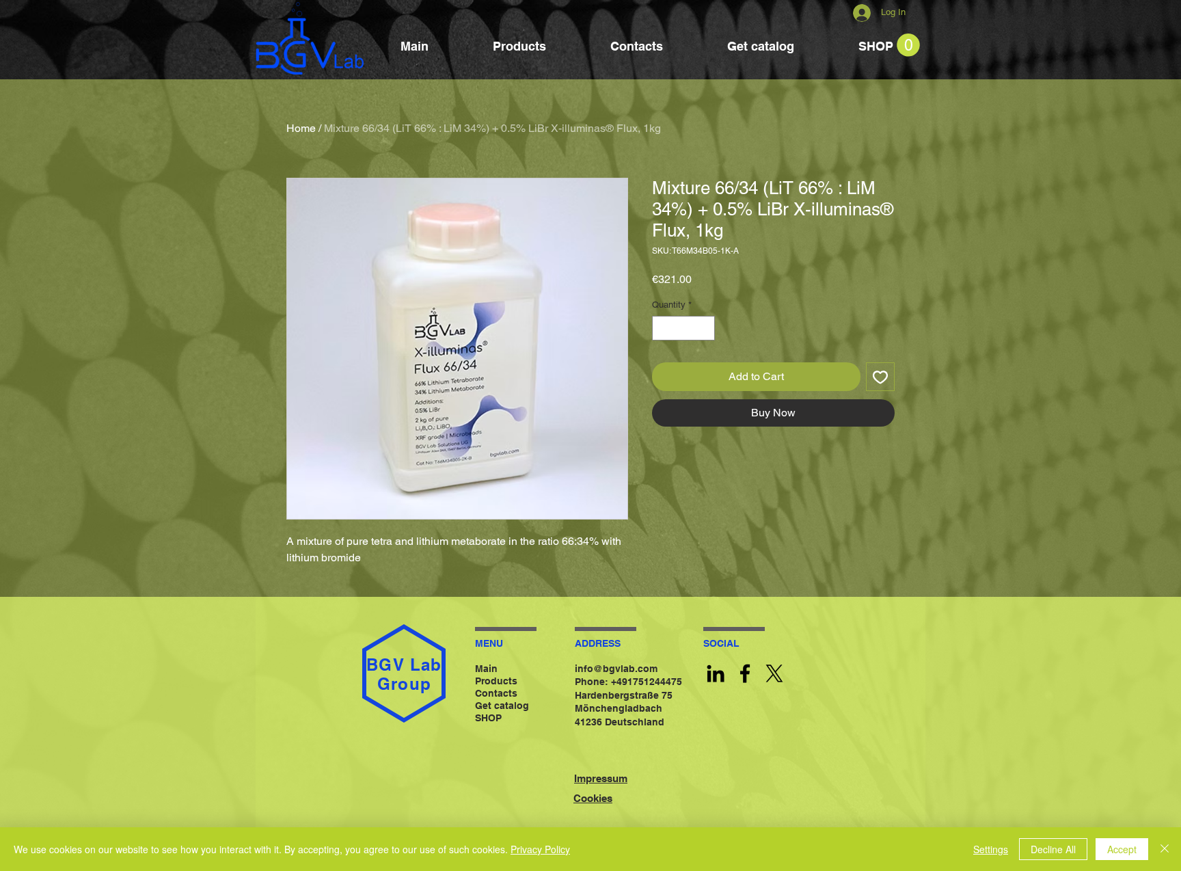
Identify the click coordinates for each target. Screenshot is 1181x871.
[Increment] (705, 328)
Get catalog (502, 705)
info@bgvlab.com (616, 668)
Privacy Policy (540, 849)
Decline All (1053, 849)
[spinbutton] (683, 328)
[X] (774, 673)
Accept (1122, 849)
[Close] (1164, 849)
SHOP (488, 717)
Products (496, 680)
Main (486, 668)
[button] (908, 45)
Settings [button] (990, 849)
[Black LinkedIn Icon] (715, 673)
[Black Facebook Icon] (745, 673)
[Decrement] (662, 328)
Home (301, 128)
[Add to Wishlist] (880, 376)
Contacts (496, 693)
